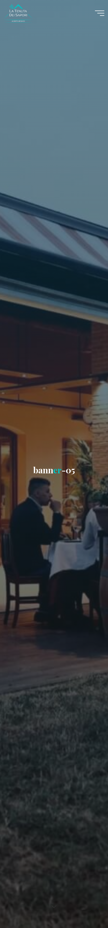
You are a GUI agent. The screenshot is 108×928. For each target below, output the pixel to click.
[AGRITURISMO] (36, 13)
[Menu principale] (99, 13)
